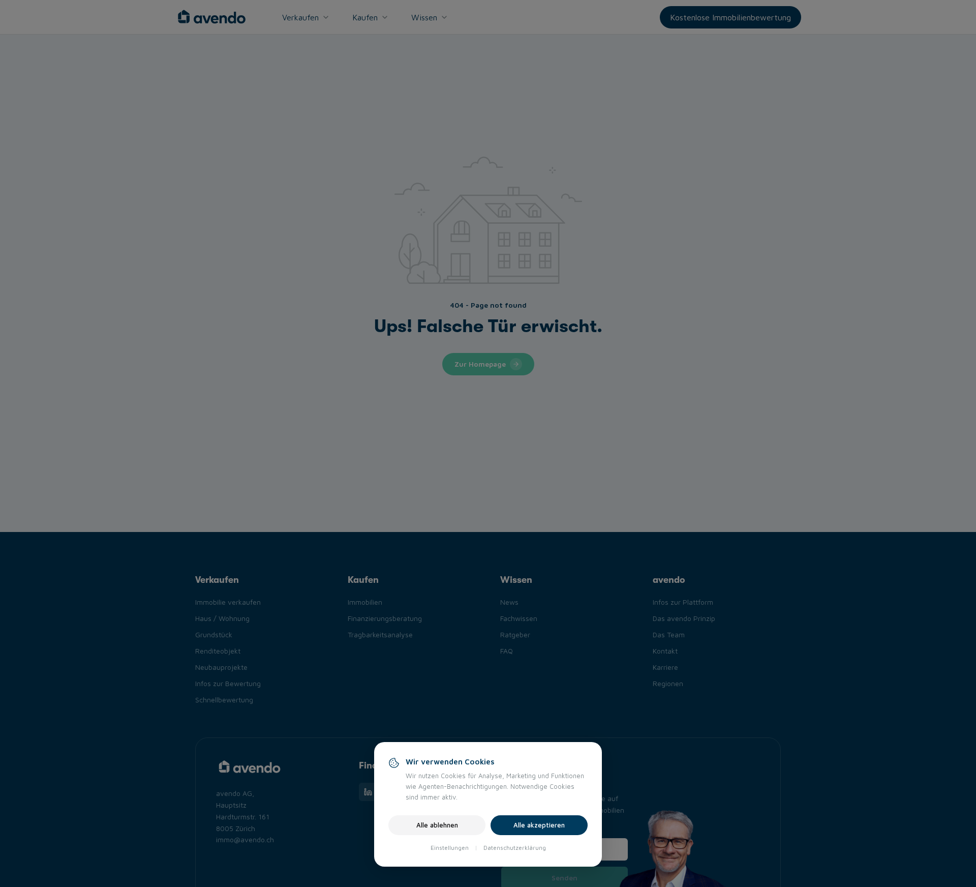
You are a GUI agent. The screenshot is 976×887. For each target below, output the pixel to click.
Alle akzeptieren (539, 825)
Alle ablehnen (437, 825)
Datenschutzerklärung (514, 847)
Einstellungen (450, 847)
